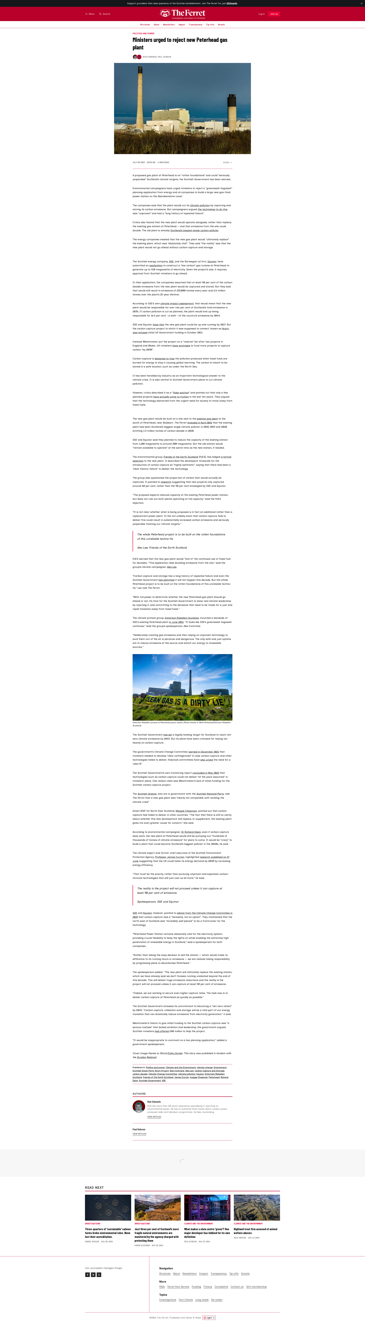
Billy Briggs (240, 1238)
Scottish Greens (147, 793)
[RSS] (99, 1274)
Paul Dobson (164, 57)
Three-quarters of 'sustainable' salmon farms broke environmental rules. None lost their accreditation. (108, 1232)
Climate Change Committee (163, 1074)
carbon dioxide (140, 1074)
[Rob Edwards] (135, 57)
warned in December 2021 (203, 751)
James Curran (181, 1077)
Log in (262, 14)
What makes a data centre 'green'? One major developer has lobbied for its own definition (207, 1232)
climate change (205, 1067)
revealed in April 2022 (199, 422)
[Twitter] (93, 1274)
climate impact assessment (177, 303)
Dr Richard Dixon (191, 831)
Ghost (189, 1317)
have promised (181, 345)
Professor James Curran (169, 856)
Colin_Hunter (175, 1053)
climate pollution (200, 205)
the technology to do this (212, 209)
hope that (158, 324)
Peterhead (214, 1077)
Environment (220, 1067)
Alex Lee (171, 566)
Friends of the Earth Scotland (181, 456)
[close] (361, 3)
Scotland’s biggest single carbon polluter (194, 230)
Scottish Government (150, 1080)
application (156, 265)
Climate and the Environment (181, 1067)
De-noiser (217, 1299)
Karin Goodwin (142, 1245)
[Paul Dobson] (139, 57)
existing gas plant (207, 418)
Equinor (212, 261)
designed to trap (165, 358)
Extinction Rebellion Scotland (182, 617)
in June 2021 (176, 621)
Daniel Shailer (92, 1242)
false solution (181, 392)
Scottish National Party (210, 793)
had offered (162, 1031)
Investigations (92, 1224)
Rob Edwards (150, 57)
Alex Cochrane (177, 1071)
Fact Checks (186, 1299)
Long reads (202, 1299)
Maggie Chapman (186, 810)
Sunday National (146, 1057)
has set (167, 734)
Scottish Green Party (143, 1071)
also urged (206, 759)
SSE (171, 261)
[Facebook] (87, 1274)
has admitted (166, 579)
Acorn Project (162, 1071)
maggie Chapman (199, 1077)
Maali (198, 1317)
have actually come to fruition (171, 396)
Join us (274, 14)
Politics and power (143, 34)
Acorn (225, 328)
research (166, 481)
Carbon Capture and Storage (209, 1071)
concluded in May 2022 (205, 772)
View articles (154, 1117)
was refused (140, 332)
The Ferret (162, 1317)
